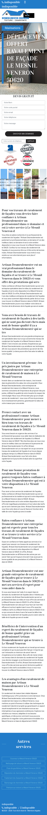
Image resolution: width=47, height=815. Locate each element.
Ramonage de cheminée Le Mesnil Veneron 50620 (23, 783)
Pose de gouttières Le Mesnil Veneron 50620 (23, 768)
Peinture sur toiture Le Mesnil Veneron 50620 (23, 788)
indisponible (12, 2)
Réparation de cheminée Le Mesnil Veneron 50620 (23, 773)
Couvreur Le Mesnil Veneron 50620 (23, 759)
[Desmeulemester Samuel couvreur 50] (15, 15)
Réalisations (12, 28)
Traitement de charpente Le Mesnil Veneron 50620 (23, 778)
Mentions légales (33, 811)
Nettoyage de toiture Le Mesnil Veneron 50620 (23, 763)
